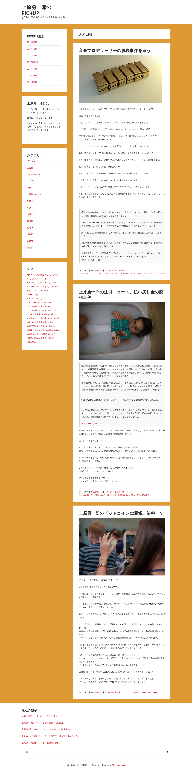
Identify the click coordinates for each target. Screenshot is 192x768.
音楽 (163, 273)
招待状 (52, 322)
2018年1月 (32, 55)
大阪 (96, 495)
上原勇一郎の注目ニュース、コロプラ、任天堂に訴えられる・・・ (53, 736)
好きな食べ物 (40, 318)
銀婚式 (30, 247)
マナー (30, 187)
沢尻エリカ (33, 330)
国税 (144, 692)
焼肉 (42, 330)
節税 (150, 692)
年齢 (57, 318)
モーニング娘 (34, 294)
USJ (33, 274)
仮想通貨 (137, 692)
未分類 (30, 221)
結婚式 (37, 334)
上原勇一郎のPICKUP (36, 10)
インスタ (31, 161)
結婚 (29, 227)
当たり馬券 (111, 495)
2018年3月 (32, 42)
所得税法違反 (123, 495)
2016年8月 (32, 75)
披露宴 (30, 214)
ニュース (99, 273)
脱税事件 (145, 495)
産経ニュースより (89, 423)
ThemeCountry (118, 765)
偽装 (45, 314)
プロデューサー (110, 273)
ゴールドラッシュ (86, 273)
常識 (116, 692)
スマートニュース (36, 282)
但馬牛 (37, 314)
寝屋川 (102, 495)
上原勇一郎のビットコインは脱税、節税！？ (121, 513)
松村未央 (51, 326)
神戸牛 (50, 330)
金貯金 (156, 273)
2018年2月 (32, 48)
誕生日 (30, 234)
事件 (30, 314)
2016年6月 (32, 82)
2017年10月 (32, 62)
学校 (29, 201)
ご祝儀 (30, 167)
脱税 (144, 273)
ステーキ (42, 278)
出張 (51, 314)
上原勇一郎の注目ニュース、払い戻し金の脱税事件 (121, 294)
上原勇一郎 (97, 270)
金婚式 (30, 241)
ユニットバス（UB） (37, 298)
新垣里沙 (32, 326)
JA (29, 274)
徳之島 (31, 322)
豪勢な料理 (33, 338)
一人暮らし (33, 306)
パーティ (31, 181)
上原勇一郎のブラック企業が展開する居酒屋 (42, 722)
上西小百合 (51, 310)
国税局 (132, 273)
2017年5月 (32, 68)
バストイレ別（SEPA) (48, 286)
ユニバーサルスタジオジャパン (42, 302)
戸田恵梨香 (41, 322)
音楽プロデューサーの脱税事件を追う (115, 50)
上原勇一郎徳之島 (36, 310)
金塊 (150, 273)
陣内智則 (32, 342)
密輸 (139, 273)
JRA (80, 495)
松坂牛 (41, 326)
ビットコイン (125, 692)
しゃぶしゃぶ (52, 274)
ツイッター (109, 270)
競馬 (133, 495)
